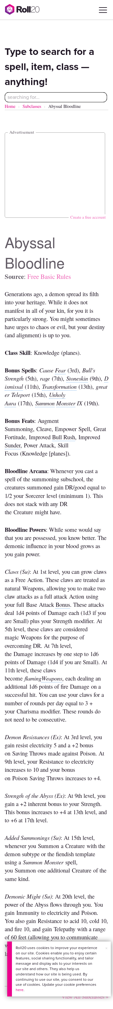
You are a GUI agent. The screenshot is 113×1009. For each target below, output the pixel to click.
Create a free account (88, 217)
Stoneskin (77, 378)
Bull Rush (63, 437)
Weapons (51, 678)
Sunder (12, 445)
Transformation (59, 386)
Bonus (63, 604)
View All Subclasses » (85, 996)
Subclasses (32, 106)
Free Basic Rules (49, 276)
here (20, 990)
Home (10, 106)
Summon (45, 403)
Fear (60, 370)
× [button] (106, 948)
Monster (65, 403)
